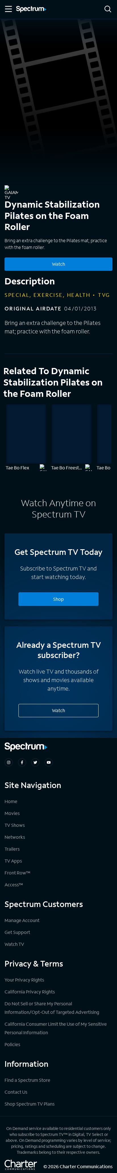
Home (11, 801)
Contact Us (16, 1092)
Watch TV (14, 944)
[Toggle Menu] (8, 9)
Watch (58, 264)
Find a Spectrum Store (27, 1080)
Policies (12, 1044)
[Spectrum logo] (31, 10)
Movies (12, 813)
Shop (58, 599)
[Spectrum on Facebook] (22, 762)
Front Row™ (17, 873)
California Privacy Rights (30, 992)
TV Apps (13, 861)
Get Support (17, 932)
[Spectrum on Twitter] (35, 762)
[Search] (108, 9)
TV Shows (15, 825)
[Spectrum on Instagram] (9, 762)
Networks (15, 837)
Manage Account (22, 920)
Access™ (14, 884)
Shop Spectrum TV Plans (30, 1104)
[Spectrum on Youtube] (49, 762)
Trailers (12, 849)
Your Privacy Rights (24, 980)
